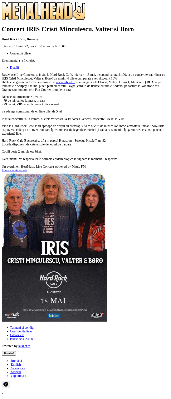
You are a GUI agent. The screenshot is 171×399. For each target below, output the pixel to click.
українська (18, 376)
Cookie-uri (17, 335)
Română (8, 353)
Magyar (15, 372)
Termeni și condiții (22, 327)
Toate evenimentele (14, 170)
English (15, 364)
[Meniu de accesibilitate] (6, 384)
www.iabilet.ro (65, 82)
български (17, 368)
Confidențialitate (21, 331)
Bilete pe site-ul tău (22, 339)
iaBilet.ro (24, 346)
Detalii (14, 67)
